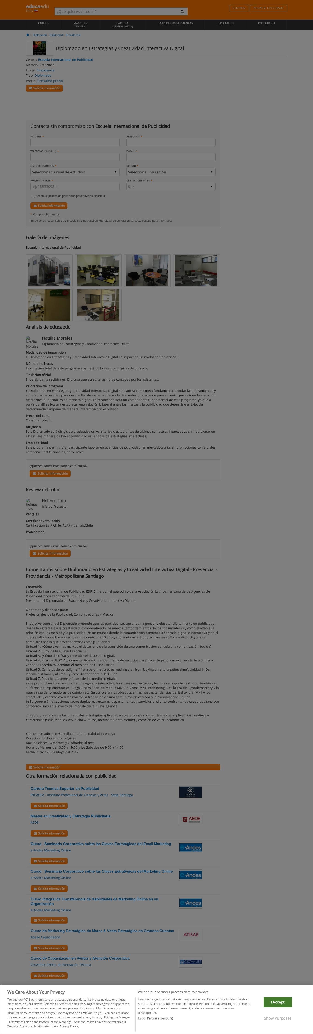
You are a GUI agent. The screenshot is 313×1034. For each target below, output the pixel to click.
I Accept (278, 1002)
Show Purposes (277, 1018)
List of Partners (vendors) (155, 1018)
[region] (156, 1009)
